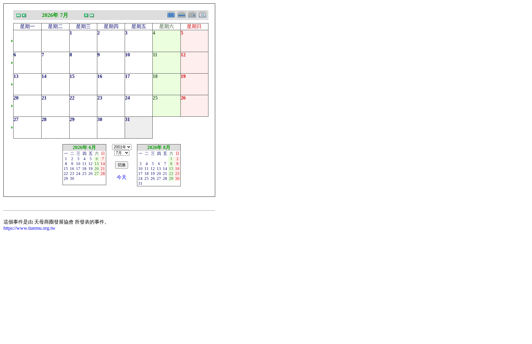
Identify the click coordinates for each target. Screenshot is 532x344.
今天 (122, 177)
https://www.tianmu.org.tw (29, 228)
